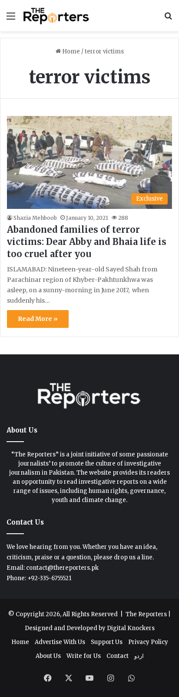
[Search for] (168, 19)
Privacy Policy (148, 642)
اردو (139, 656)
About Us (48, 656)
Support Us (107, 642)
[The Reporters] (56, 15)
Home (70, 51)
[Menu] (11, 19)
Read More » (38, 319)
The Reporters (147, 614)
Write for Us (83, 656)
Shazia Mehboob (35, 218)
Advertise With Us (60, 642)
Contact (117, 656)
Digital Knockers (131, 628)
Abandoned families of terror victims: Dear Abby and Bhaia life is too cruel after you (86, 241)
